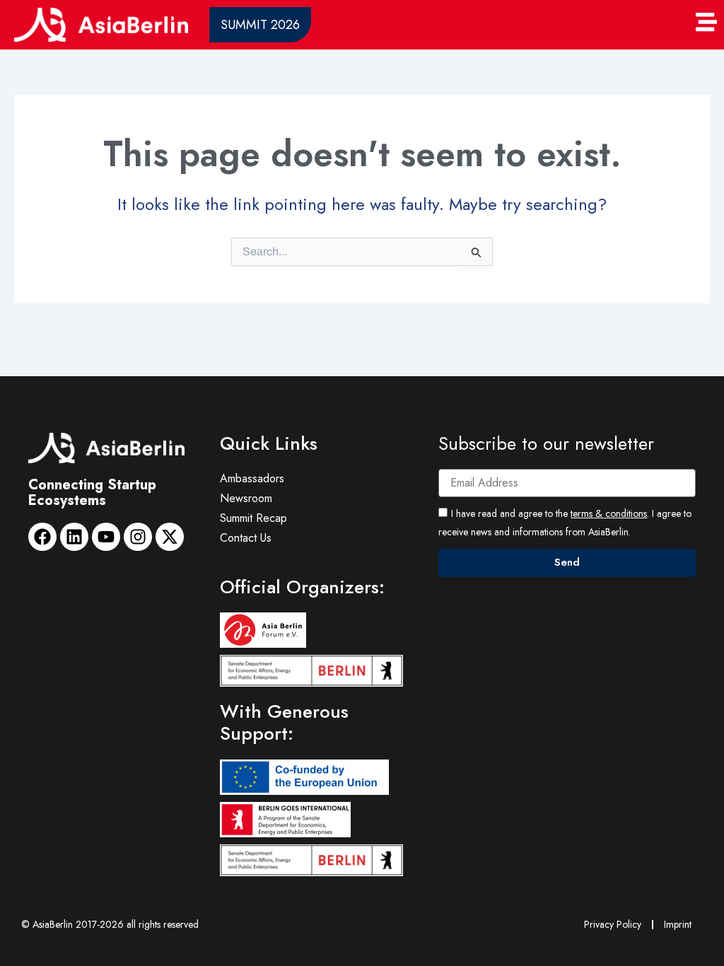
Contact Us (246, 538)
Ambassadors (252, 478)
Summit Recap (253, 518)
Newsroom (246, 498)
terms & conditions (609, 513)
